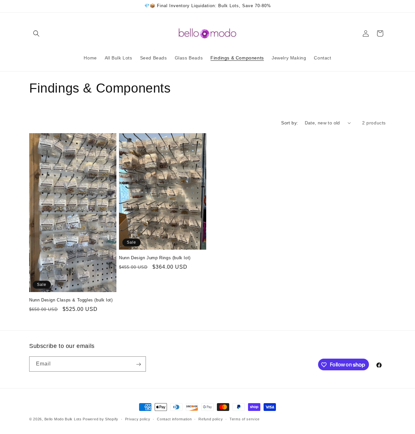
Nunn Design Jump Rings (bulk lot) (155, 257)
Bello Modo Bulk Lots (63, 419)
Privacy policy (137, 419)
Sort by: (289, 122)
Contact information (174, 419)
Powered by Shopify (100, 419)
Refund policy (210, 419)
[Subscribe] (138, 364)
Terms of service (245, 419)
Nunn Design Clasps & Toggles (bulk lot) (71, 300)
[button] (36, 33)
